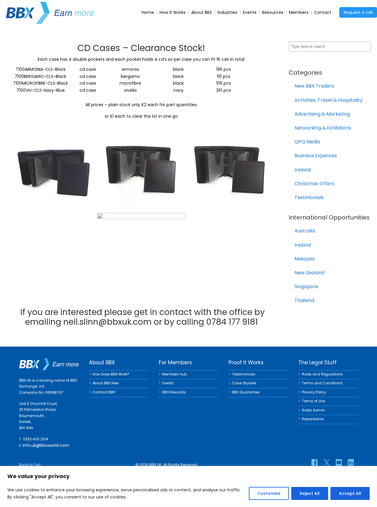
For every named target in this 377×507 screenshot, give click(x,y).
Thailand (304, 300)
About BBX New (105, 382)
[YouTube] (338, 462)
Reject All (310, 493)
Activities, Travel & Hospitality (329, 100)
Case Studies (244, 382)
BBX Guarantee (245, 392)
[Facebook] (314, 462)
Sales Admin (313, 410)
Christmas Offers (314, 183)
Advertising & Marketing (322, 114)
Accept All (350, 493)
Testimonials (309, 197)
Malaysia (305, 258)
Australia (305, 230)
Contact (322, 12)
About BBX (201, 12)
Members (298, 12)
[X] (326, 462)
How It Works (173, 12)
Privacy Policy (314, 392)
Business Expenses (316, 155)
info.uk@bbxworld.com (46, 445)
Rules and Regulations (322, 374)
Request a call (358, 12)
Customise (268, 493)
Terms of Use (313, 400)
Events (250, 12)
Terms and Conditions (322, 382)
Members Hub (174, 374)
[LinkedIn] (350, 462)
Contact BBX (103, 392)
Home (148, 12)
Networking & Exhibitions (323, 127)
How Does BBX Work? (110, 374)
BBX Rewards (174, 392)
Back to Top (29, 464)
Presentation (313, 418)
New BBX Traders (314, 86)
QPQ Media (307, 141)
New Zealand (309, 272)
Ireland (303, 169)
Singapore (306, 286)
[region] (188, 486)
